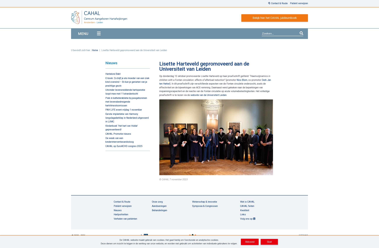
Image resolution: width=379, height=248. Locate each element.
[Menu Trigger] (99, 34)
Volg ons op (246, 218)
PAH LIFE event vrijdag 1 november (123, 109)
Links (243, 214)
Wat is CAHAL (247, 201)
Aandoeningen (159, 206)
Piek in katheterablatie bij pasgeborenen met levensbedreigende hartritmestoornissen (126, 102)
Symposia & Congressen (205, 206)
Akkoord (249, 241)
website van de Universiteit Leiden (209, 95)
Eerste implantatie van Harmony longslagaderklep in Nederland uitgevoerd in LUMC (127, 118)
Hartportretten (121, 214)
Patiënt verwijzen (299, 3)
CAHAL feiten (247, 206)
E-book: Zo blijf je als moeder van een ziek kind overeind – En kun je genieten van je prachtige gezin (127, 82)
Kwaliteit (244, 210)
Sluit (269, 241)
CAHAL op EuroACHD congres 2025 (123, 146)
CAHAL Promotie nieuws (118, 133)
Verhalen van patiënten (125, 218)
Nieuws (118, 210)
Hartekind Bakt (113, 74)
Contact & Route (279, 3)
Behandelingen (159, 210)
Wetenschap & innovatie (204, 201)
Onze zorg (157, 201)
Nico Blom (242, 80)
